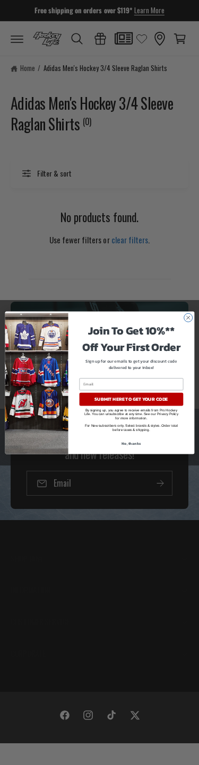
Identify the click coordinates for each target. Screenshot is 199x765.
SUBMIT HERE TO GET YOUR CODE (131, 399)
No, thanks (131, 443)
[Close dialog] (188, 317)
